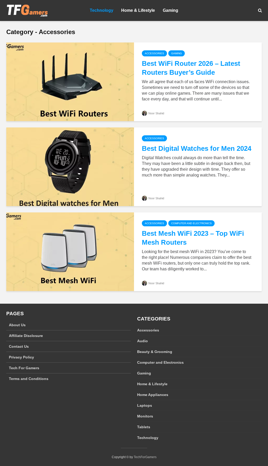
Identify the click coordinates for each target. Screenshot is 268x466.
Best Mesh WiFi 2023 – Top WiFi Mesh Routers (193, 237)
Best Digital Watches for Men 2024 (196, 148)
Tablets (143, 427)
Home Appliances (152, 395)
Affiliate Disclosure (26, 336)
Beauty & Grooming (154, 352)
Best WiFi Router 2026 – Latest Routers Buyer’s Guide (191, 68)
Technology (101, 10)
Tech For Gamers (24, 368)
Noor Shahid (156, 113)
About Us (17, 325)
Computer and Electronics (191, 223)
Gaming (170, 10)
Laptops (144, 405)
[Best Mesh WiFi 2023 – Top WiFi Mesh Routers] (70, 251)
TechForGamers (145, 457)
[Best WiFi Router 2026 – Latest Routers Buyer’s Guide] (70, 81)
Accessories (154, 53)
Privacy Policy (21, 357)
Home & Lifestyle (138, 10)
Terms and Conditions (28, 379)
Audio (142, 341)
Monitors (145, 416)
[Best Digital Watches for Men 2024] (70, 166)
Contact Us (19, 346)
